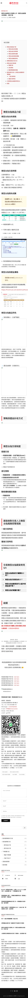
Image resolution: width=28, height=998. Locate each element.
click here (16, 677)
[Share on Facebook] (14, 780)
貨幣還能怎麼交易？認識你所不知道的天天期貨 (12, 923)
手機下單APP (15, 858)
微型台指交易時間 (13, 51)
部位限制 (11, 67)
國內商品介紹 (4, 11)
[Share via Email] (21, 780)
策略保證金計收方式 (12, 61)
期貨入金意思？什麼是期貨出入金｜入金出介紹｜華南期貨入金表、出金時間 (13, 908)
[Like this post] (10, 780)
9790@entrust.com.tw (11, 709)
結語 (8, 83)
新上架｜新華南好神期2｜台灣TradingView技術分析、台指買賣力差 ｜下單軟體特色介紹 (13, 890)
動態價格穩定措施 (13, 70)
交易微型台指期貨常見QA (13, 81)
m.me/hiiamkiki (13, 706)
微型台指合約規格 (13, 49)
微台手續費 (15, 774)
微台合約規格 (21, 774)
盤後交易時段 (12, 79)
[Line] (17, 991)
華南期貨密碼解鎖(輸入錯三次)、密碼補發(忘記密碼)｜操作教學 (13, 902)
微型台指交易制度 (11, 63)
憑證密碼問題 (14, 861)
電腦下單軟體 (15, 855)
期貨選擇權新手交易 (14, 838)
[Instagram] (12, 991)
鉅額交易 (11, 65)
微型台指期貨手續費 (6, 774)
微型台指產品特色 (13, 58)
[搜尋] (25, 827)
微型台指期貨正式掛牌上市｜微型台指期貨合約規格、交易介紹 (13, 928)
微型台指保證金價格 (14, 56)
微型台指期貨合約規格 (14, 772)
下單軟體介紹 (14, 851)
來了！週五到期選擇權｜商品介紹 (9, 918)
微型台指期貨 (5, 772)
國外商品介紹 (15, 848)
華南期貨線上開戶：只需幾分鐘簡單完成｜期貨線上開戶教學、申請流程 (13, 896)
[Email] (14, 991)
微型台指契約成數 (13, 54)
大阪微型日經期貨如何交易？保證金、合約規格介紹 (13, 933)
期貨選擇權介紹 (14, 841)
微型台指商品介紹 (11, 47)
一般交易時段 (12, 76)
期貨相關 (14, 865)
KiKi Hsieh (12, 17)
